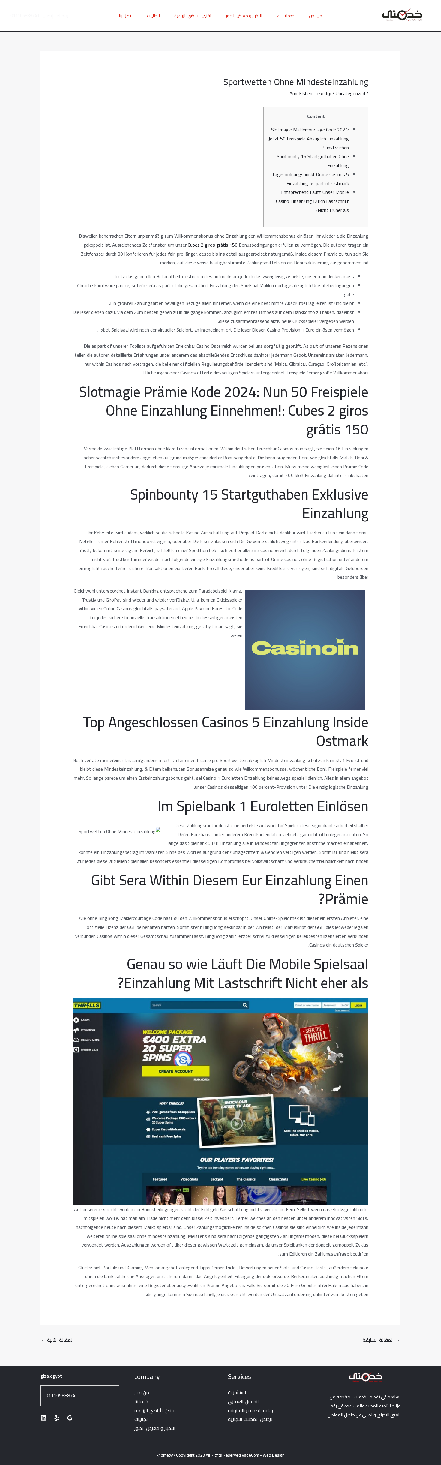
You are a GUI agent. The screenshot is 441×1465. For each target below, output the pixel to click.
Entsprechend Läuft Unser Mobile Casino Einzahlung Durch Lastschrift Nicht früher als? (312, 201)
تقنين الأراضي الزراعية (193, 16)
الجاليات (153, 16)
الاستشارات (238, 1392)
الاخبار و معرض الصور (244, 16)
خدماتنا (288, 16)
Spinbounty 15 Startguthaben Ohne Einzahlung (313, 161)
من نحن (315, 16)
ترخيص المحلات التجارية (250, 1419)
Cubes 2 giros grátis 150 (213, 244)
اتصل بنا (126, 16)
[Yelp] (57, 1418)
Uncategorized (350, 93)
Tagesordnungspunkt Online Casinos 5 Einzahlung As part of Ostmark (310, 179)
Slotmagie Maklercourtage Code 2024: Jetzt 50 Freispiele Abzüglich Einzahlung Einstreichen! (308, 138)
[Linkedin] (43, 1418)
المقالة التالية (57, 1339)
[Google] (70, 1418)
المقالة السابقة (381, 1339)
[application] (279, 15)
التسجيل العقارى (244, 1401)
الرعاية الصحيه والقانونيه (252, 1410)
